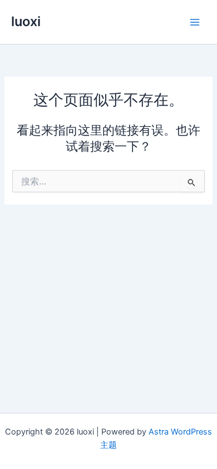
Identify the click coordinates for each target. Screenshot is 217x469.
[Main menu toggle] (195, 22)
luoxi (26, 21)
